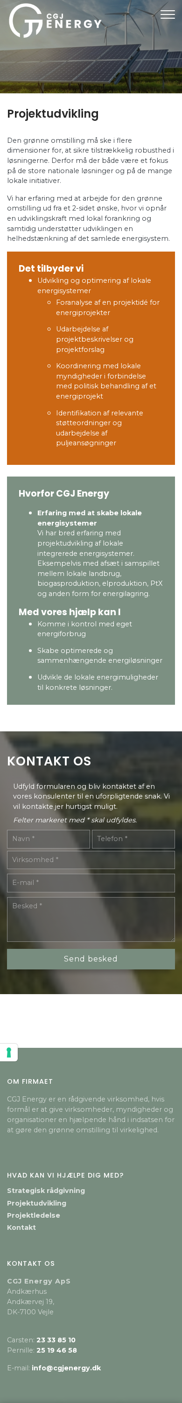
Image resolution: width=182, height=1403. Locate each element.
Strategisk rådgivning (46, 1190)
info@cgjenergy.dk (66, 1368)
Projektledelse (33, 1215)
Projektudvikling (36, 1203)
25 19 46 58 (56, 1350)
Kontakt (21, 1227)
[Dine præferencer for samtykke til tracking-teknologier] (9, 1052)
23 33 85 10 (56, 1340)
